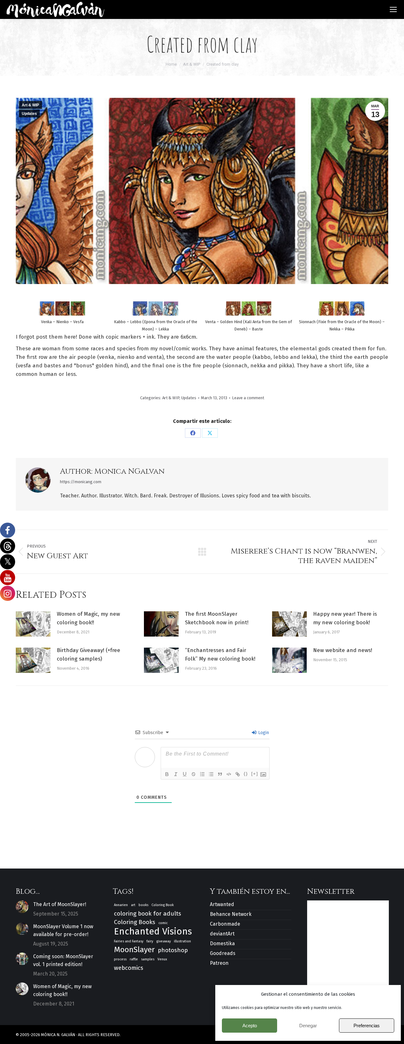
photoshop (173, 950)
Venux (162, 959)
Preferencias (367, 1025)
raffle (134, 959)
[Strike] (193, 774)
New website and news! (342, 650)
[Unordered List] (211, 774)
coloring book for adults (147, 913)
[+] (254, 773)
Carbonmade (225, 924)
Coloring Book (163, 905)
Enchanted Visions (153, 931)
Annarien (121, 905)
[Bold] (167, 774)
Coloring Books (134, 922)
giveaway (163, 941)
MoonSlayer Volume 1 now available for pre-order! (63, 930)
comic (163, 923)
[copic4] (155, 308)
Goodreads (222, 953)
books (143, 905)
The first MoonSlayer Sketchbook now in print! (216, 618)
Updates (29, 113)
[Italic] (175, 774)
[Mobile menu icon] (393, 9)
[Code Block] (228, 774)
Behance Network (231, 914)
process (120, 959)
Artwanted (222, 904)
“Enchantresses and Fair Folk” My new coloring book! (220, 654)
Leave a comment (248, 397)
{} (246, 773)
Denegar (308, 1025)
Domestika (222, 943)
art (133, 905)
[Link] (237, 774)
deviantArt (222, 934)
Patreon (219, 963)
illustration (182, 941)
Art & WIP (30, 105)
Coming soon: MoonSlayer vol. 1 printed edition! (63, 960)
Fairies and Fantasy (128, 941)
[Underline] (184, 774)
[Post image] (33, 624)
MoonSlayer (134, 950)
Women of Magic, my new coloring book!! (88, 618)
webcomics (128, 967)
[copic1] (62, 308)
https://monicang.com (80, 481)
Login (263, 732)
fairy (149, 941)
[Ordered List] (202, 774)
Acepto (249, 1025)
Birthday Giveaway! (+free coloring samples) (88, 654)
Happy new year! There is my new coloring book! (345, 618)
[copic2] (341, 308)
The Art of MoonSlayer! (59, 904)
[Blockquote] (220, 774)
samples (147, 959)
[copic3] (248, 308)
